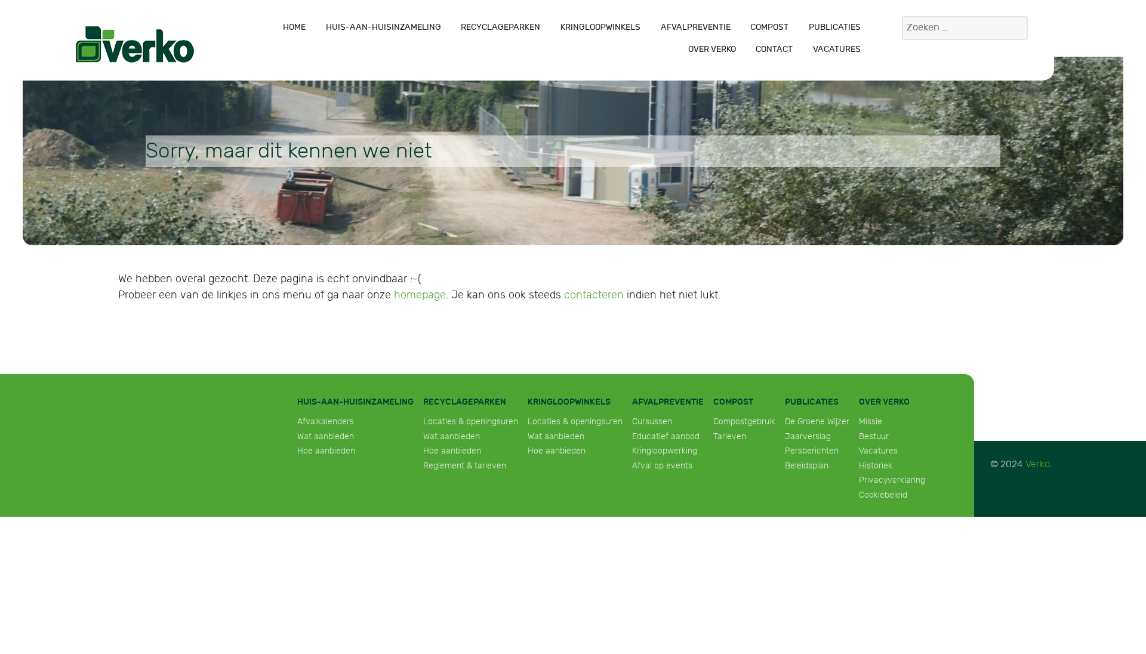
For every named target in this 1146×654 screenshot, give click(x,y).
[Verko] (135, 44)
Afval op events (662, 466)
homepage (420, 295)
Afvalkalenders (325, 422)
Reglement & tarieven (464, 466)
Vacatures (878, 451)
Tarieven (729, 436)
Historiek (875, 466)
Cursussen (652, 422)
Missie (870, 422)
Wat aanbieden (325, 436)
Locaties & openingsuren (470, 422)
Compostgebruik (744, 422)
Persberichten (812, 451)
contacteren (594, 295)
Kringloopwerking (664, 451)
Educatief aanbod (666, 436)
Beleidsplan (806, 466)
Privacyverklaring (892, 480)
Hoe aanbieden (326, 451)
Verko (1037, 464)
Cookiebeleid (883, 495)
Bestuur (874, 436)
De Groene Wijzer (817, 422)
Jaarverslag (808, 436)
